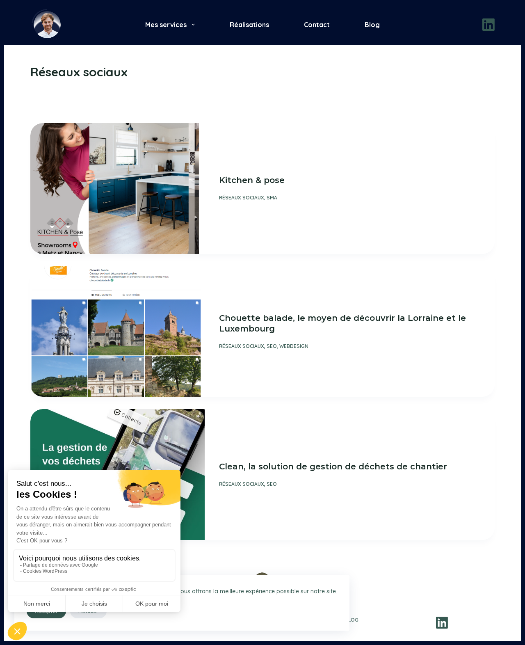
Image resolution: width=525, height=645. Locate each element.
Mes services (166, 25)
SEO (272, 346)
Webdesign (293, 346)
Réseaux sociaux (241, 197)
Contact (317, 25)
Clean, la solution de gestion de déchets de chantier (333, 466)
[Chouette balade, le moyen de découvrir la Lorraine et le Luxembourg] (117, 331)
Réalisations (249, 25)
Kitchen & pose (252, 180)
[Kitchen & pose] (117, 188)
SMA (272, 197)
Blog (372, 25)
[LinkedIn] (488, 24)
